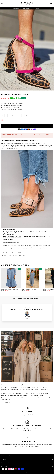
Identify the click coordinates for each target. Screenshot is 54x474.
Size (2, 113)
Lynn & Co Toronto (27, 472)
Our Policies (6, 462)
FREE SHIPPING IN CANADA (11, 252)
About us (4, 466)
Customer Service (8, 455)
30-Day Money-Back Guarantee (14, 255)
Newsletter (5, 459)
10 (26, 115)
